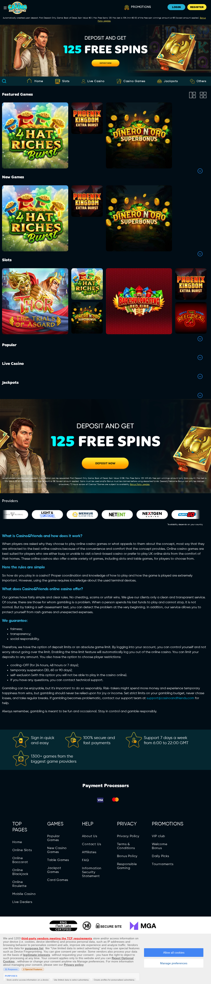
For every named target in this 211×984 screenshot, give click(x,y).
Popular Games (53, 838)
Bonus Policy (127, 856)
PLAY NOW (35, 147)
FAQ (85, 860)
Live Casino (96, 81)
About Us (89, 836)
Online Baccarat (20, 860)
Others (201, 81)
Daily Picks (160, 856)
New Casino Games (57, 850)
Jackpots (171, 81)
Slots (65, 81)
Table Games (58, 860)
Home (38, 81)
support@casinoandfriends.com (170, 698)
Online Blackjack (20, 872)
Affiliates (89, 852)
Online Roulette (19, 884)
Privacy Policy (128, 836)
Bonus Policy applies (140, 484)
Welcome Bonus (159, 846)
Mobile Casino (24, 894)
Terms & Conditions (126, 846)
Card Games (57, 880)
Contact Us (91, 844)
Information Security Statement (91, 872)
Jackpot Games (54, 870)
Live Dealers (22, 902)
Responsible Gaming (127, 866)
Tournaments (162, 864)
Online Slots (22, 850)
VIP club (158, 836)
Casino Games (134, 81)
